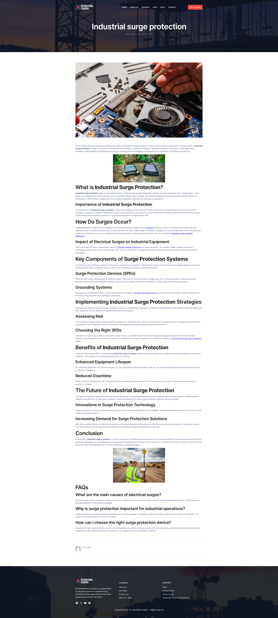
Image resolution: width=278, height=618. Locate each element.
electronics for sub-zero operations (186, 338)
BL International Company (139, 610)
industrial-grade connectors (129, 247)
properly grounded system (145, 293)
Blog (150, 34)
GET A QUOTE (195, 7)
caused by (149, 228)
